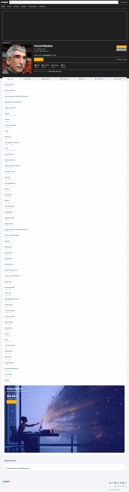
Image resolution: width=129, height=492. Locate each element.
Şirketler (16, 6)
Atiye (6, 148)
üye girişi (22, 468)
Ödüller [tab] (28, 79)
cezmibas (46, 65)
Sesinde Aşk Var (10, 160)
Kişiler (3, 6)
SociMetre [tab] (100, 79)
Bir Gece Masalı (10, 90)
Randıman (8, 137)
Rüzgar (7, 189)
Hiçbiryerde (8, 351)
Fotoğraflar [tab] (64, 79)
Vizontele (8, 357)
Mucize (7, 241)
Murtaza (7, 177)
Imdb (37, 65)
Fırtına (7, 333)
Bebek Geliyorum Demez (12, 165)
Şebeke (7, 113)
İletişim (125, 486)
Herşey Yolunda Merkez (12, 276)
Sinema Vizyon (32, 6)
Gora (6, 339)
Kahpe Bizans (9, 362)
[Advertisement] (64, 26)
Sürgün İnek (9, 258)
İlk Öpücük (8, 194)
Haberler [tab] (46, 79)
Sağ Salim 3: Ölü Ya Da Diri (13, 102)
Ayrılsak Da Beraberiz (12, 368)
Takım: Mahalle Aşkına (12, 235)
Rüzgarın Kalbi (9, 218)
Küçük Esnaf (9, 223)
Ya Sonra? (8, 293)
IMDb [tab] (82, 79)
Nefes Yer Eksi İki (10, 108)
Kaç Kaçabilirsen (10, 183)
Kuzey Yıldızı (9, 154)
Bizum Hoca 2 (44, 51)
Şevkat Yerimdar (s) (11, 270)
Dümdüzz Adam (10, 171)
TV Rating (42, 6)
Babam (7, 200)
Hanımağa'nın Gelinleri (12, 142)
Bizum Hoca (8, 252)
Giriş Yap (123, 2)
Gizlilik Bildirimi (118, 486)
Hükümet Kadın (10, 287)
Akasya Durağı (9, 316)
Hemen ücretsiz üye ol (41, 71)
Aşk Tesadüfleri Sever (12, 299)
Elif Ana (7, 119)
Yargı (6, 131)
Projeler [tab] (11, 79)
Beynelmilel (8, 328)
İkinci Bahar (8, 374)
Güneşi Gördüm (10, 310)
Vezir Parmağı (9, 206)
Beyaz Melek (9, 322)
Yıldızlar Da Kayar (10, 125)
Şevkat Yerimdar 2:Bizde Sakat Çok (16, 229)
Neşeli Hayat (9, 305)
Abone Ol (39, 59)
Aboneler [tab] (118, 79)
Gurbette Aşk (9, 264)
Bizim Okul (8, 281)
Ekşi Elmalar (9, 212)
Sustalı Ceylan (41, 49)
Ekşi (64, 65)
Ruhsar (7, 380)
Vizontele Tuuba (10, 345)
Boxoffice (23, 6)
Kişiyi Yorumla (122, 59)
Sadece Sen (8, 247)
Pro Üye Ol (11, 402)
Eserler (9, 6)
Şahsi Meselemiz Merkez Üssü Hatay (16, 96)
